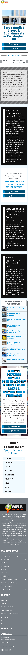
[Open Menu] (26, 2)
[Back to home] (5, 2)
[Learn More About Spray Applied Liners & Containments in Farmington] (14, 349)
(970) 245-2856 (5, 642)
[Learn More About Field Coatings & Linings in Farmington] (14, 354)
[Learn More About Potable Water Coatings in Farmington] (14, 331)
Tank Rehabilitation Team (8, 607)
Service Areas (5, 617)
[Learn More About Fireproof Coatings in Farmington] (14, 320)
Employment (4, 624)
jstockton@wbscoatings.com (9, 646)
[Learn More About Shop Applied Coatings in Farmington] (14, 337)
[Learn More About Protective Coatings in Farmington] (14, 314)
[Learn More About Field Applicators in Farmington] (14, 360)
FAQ (2, 620)
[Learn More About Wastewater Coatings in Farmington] (14, 326)
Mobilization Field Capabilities (10, 613)
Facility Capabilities (6, 610)
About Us (3, 603)
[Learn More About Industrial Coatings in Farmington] (14, 308)
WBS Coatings (6, 634)
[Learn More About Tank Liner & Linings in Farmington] (14, 343)
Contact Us (4, 600)
